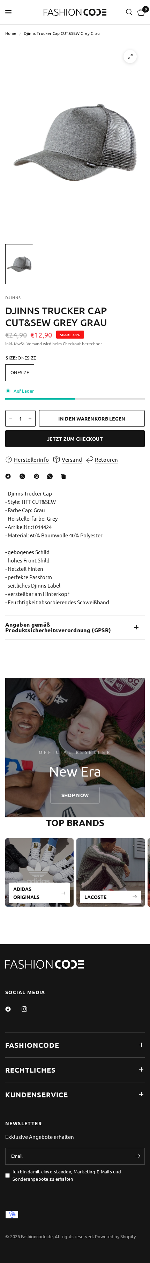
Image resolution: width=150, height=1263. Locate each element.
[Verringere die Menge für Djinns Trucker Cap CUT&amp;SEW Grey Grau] (11, 418)
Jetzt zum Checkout (75, 439)
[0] (140, 12)
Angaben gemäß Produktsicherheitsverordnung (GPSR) (58, 627)
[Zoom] (130, 56)
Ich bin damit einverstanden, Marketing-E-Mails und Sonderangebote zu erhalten (67, 1175)
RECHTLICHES (30, 1069)
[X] (24, 476)
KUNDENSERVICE (36, 1094)
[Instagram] (29, 1009)
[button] (75, 795)
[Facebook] (9, 476)
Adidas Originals (26, 893)
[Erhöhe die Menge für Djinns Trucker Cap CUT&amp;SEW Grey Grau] (30, 418)
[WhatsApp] (51, 476)
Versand (34, 343)
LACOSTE (95, 896)
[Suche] (129, 12)
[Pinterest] (38, 476)
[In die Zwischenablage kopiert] (64, 476)
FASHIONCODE (32, 1045)
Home (10, 33)
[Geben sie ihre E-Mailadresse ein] (138, 1156)
